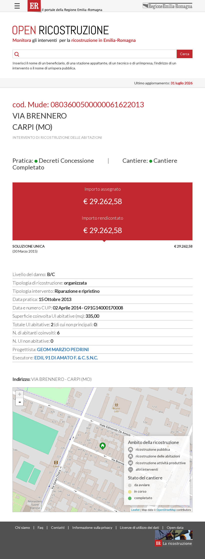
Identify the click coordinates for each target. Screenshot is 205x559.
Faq (40, 527)
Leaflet (135, 510)
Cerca (184, 54)
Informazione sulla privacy (92, 527)
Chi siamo (22, 527)
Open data (175, 527)
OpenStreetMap (166, 510)
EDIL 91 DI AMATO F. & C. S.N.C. (66, 357)
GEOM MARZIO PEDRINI (63, 349)
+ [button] (19, 394)
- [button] (20, 401)
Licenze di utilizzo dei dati (139, 527)
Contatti (57, 527)
